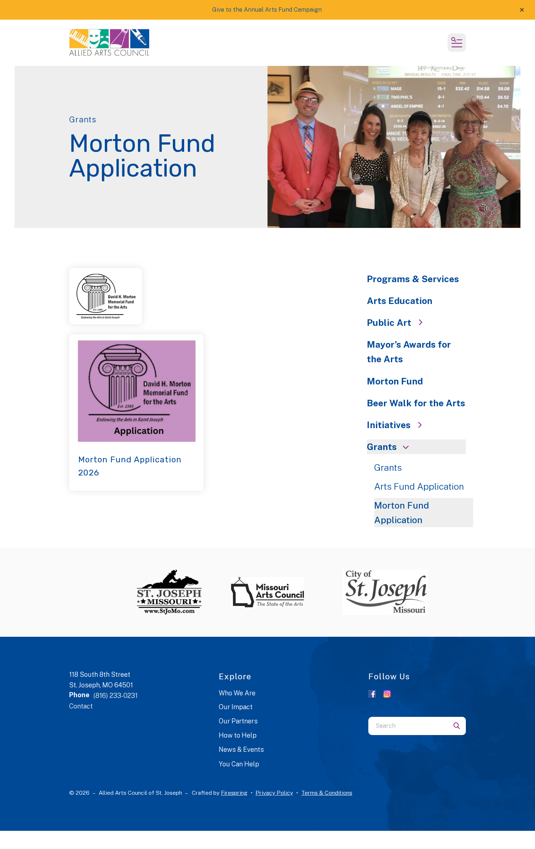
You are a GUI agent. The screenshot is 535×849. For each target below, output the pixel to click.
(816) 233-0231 (115, 695)
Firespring (234, 792)
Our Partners (238, 721)
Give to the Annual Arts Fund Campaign (267, 9)
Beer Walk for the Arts (416, 403)
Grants (382, 446)
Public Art (389, 322)
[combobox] (408, 726)
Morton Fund (395, 381)
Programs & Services (413, 278)
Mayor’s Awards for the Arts (409, 351)
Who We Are (237, 693)
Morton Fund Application (401, 512)
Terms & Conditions (326, 792)
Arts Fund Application (419, 486)
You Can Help (239, 764)
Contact (81, 706)
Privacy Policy (274, 792)
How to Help (238, 735)
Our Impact (236, 707)
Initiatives (389, 424)
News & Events (241, 749)
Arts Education (399, 300)
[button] (522, 9)
